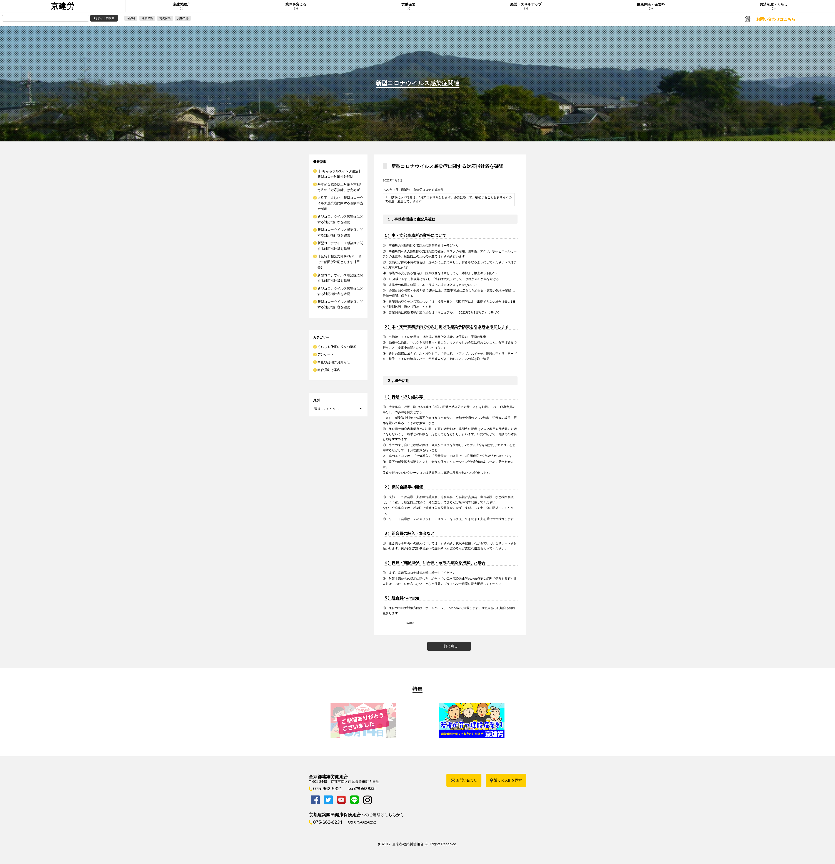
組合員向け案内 (328, 370)
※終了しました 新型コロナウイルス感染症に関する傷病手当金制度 (340, 203)
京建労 (62, 6)
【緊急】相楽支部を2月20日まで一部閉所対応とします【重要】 (339, 261)
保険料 (131, 18)
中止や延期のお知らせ (333, 362)
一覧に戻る (449, 646)
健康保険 (147, 18)
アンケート (325, 354)
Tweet (409, 622)
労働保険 (165, 18)
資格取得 (183, 18)
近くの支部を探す (508, 780)
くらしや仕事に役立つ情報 (337, 347)
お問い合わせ (466, 780)
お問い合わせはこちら (775, 19)
